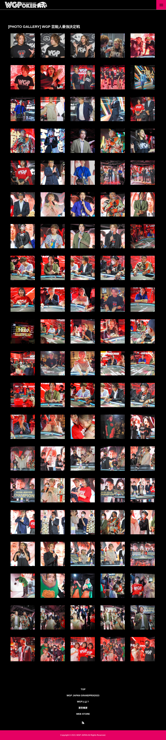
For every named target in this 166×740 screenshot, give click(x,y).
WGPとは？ (83, 701)
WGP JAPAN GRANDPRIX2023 (83, 695)
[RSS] (83, 722)
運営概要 (83, 707)
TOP (83, 689)
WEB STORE (83, 714)
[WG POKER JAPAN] (26, 5)
